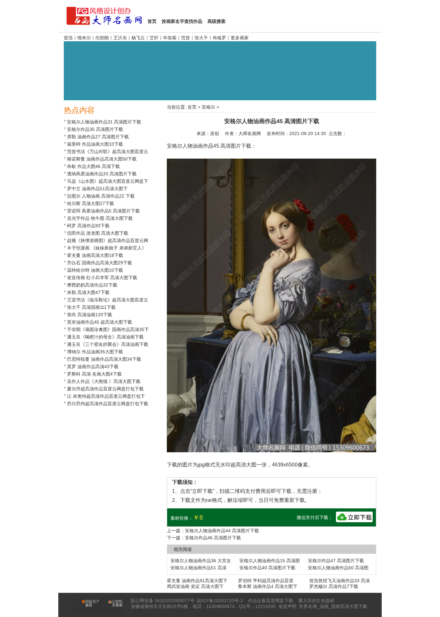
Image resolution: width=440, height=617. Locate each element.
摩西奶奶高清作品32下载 (92, 285)
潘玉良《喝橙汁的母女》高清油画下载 (105, 336)
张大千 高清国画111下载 (91, 307)
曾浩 (68, 37)
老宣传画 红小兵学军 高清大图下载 (102, 277)
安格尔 (208, 107)
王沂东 (120, 37)
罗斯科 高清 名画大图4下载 (94, 374)
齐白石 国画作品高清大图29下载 (99, 262)
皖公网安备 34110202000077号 (163, 600)
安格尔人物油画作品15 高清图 (269, 560)
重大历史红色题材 (316, 600)
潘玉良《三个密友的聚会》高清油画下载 (107, 344)
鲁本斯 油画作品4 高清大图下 (267, 586)
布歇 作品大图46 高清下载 (93, 166)
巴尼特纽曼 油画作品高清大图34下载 (104, 359)
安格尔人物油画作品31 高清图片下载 (104, 121)
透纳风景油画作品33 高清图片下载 (102, 173)
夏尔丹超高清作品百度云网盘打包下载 (105, 388)
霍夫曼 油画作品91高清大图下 (197, 580)
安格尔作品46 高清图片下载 (213, 537)
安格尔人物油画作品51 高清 (198, 567)
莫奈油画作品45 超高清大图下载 (99, 322)
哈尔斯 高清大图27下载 (90, 203)
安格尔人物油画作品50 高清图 (338, 567)
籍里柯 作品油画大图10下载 (95, 144)
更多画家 (240, 37)
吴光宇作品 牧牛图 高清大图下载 (100, 218)
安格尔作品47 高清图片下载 (336, 560)
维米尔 (84, 37)
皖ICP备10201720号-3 (220, 600)
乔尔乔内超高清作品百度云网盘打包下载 (107, 403)
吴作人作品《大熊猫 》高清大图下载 (103, 381)
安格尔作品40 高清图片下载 (267, 567)
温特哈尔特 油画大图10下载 (95, 270)
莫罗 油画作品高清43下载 (93, 366)
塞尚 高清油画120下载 (89, 314)
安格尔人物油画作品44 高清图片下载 (222, 530)
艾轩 (153, 37)
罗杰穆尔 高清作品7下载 (333, 586)
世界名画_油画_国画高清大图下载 (333, 606)
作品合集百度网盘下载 (270, 600)
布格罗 (219, 37)
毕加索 (170, 37)
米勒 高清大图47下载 (88, 292)
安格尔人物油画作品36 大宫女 (200, 560)
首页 (191, 107)
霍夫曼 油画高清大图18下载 (95, 255)
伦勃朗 (102, 37)
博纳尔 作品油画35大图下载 (95, 351)
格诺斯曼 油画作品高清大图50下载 (102, 159)
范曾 (185, 37)
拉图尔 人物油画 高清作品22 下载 (101, 196)
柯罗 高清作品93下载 (88, 225)
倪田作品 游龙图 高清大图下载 (97, 233)
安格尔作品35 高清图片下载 (95, 129)
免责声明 (287, 606)
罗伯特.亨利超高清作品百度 (265, 580)
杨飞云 (138, 37)
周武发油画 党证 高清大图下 (195, 586)
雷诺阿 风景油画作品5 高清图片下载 (103, 210)
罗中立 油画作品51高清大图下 (97, 188)
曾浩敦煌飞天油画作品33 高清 (339, 580)
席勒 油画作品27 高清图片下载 (98, 136)
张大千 (201, 37)
